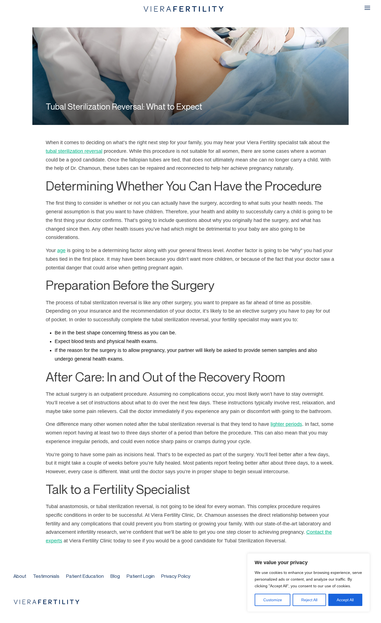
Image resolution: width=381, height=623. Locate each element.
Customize (272, 600)
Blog (115, 576)
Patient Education (85, 576)
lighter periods (286, 424)
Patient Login (141, 576)
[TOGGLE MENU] (367, 8)
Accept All (345, 600)
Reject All (309, 600)
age (61, 250)
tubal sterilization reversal (74, 151)
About (19, 576)
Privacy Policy (176, 576)
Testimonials (46, 576)
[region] (308, 582)
